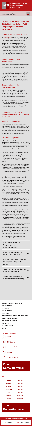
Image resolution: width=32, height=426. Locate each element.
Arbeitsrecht (7, 306)
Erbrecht (5, 308)
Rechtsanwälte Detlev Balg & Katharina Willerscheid (18, 6)
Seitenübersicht (7, 325)
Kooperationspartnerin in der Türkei (15, 315)
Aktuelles (5, 323)
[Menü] (28, 14)
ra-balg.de (9, 352)
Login (4, 328)
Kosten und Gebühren (9, 320)
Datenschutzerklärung (10, 318)
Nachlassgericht (8, 37)
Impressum (5, 313)
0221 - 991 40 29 (11, 342)
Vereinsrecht (7, 311)
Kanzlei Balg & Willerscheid (12, 303)
